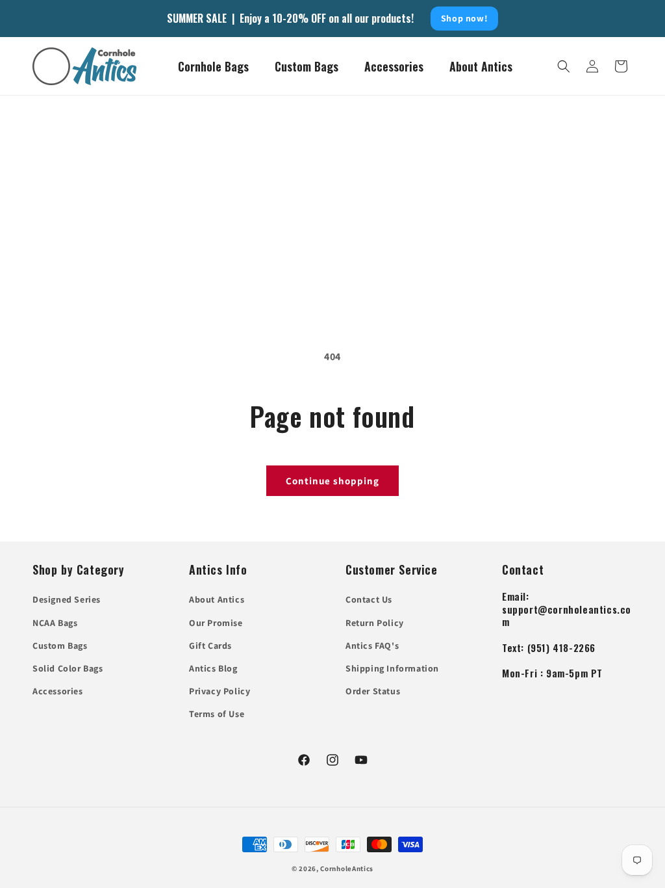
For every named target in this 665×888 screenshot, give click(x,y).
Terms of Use (216, 714)
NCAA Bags (54, 623)
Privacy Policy (219, 691)
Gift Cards (210, 645)
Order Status (372, 691)
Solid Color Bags (67, 668)
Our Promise (216, 623)
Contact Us (368, 599)
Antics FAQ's (372, 645)
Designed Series (66, 599)
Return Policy (374, 623)
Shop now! (464, 18)
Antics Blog (213, 668)
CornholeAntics (346, 868)
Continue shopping (332, 481)
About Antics (216, 599)
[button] (563, 66)
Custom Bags (60, 645)
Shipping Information (392, 668)
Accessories (57, 691)
